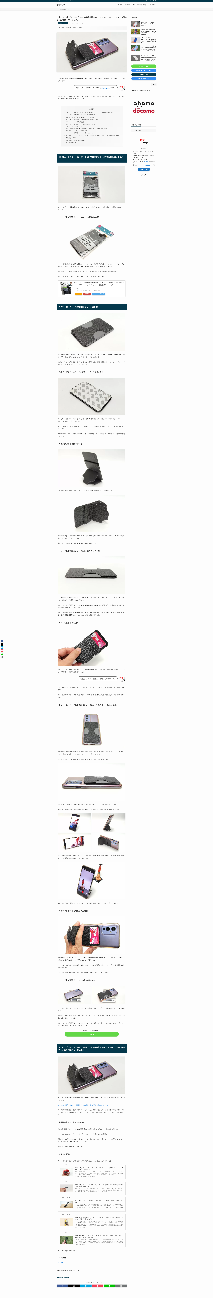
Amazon (78, 294)
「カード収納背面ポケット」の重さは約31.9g (81, 133)
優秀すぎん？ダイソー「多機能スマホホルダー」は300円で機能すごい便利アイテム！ (99, 1201)
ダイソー (65, 23)
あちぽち (146, 161)
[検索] (155, 1)
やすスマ (61, 5)
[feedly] (149, 1)
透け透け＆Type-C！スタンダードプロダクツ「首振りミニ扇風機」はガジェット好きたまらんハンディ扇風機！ (99, 1236)
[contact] (153, 1)
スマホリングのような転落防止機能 (78, 130)
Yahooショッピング (98, 294)
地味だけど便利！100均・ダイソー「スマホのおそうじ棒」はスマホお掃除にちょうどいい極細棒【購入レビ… (99, 1218)
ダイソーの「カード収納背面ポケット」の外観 (80, 117)
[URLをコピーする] (121, 1286)
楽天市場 (87, 294)
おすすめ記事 (72, 142)
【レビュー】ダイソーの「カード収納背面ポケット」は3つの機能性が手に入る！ (90, 112)
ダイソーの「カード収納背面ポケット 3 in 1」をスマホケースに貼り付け (88, 128)
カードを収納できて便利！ (76, 126)
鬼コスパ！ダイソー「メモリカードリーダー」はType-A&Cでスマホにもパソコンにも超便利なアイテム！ (99, 1185)
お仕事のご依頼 (143, 169)
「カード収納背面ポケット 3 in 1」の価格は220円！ (82, 114)
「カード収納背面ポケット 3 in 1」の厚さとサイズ (82, 124)
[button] (62, 1286)
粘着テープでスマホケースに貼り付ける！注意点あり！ (83, 119)
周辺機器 (60, 23)
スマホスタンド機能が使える (76, 122)
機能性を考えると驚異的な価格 (77, 140)
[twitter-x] (147, 1)
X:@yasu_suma (105, 88)
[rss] (151, 1)
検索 (154, 84)
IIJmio (92, 1034)
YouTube (148, 165)
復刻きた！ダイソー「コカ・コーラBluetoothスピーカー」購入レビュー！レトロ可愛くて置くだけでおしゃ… (99, 1168)
